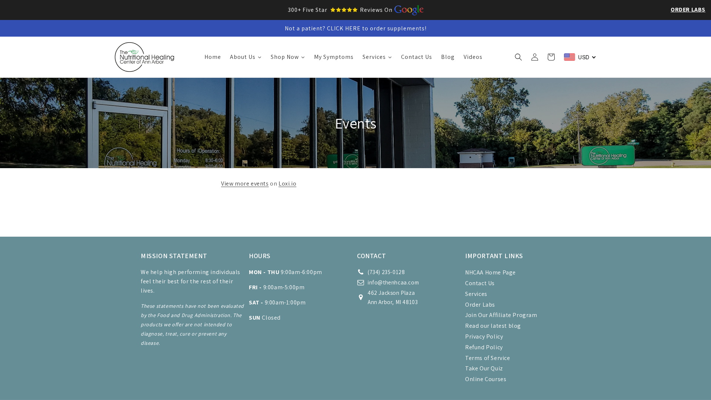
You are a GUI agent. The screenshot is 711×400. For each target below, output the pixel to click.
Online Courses (485, 379)
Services (476, 294)
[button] (518, 57)
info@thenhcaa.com (393, 282)
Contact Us (480, 283)
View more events (245, 183)
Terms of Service (487, 358)
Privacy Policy (484, 336)
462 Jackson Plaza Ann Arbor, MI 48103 (393, 297)
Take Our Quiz (484, 368)
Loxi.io (287, 183)
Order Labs (688, 9)
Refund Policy (484, 347)
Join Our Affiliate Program (501, 315)
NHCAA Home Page (490, 272)
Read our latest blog (493, 326)
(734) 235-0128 (386, 272)
